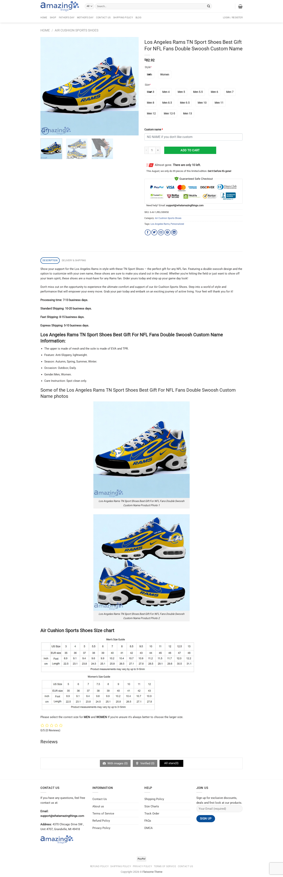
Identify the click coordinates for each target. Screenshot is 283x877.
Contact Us (103, 17)
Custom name (153, 129)
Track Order (151, 813)
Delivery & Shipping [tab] (74, 260)
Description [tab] (50, 260)
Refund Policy (101, 820)
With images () (117, 763)
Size (148, 84)
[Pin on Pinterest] (167, 232)
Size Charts (151, 806)
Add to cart (190, 150)
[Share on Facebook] (148, 232)
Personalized (177, 224)
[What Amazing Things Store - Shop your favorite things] (59, 6)
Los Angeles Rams (160, 224)
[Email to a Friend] (161, 232)
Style (148, 67)
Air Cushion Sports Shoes (76, 30)
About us (98, 806)
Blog (138, 17)
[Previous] (47, 86)
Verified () (147, 763)
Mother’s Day (85, 17)
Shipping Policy (123, 17)
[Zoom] (45, 130)
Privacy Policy (101, 828)
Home (43, 17)
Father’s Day (66, 17)
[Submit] (209, 6)
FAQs (147, 820)
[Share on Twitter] (154, 232)
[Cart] (240, 6)
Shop (53, 17)
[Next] (131, 86)
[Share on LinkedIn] (174, 232)
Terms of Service (103, 813)
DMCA (148, 828)
